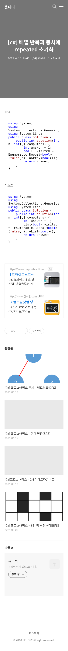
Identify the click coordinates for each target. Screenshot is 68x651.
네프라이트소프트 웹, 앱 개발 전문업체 (21, 274)
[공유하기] (18, 331)
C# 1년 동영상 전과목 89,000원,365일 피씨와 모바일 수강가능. (22, 309)
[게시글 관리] (23, 331)
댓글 (9, 547)
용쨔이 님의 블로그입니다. (22, 566)
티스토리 (34, 633)
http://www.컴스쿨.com (22, 296)
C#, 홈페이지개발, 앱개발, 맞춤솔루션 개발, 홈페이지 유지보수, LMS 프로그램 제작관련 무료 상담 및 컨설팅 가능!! (22, 281)
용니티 (10, 7)
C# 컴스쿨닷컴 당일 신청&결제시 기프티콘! (22, 302)
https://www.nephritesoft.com (27, 269)
